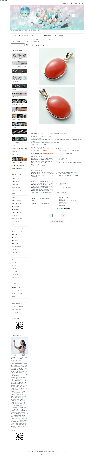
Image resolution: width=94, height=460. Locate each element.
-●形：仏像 (14, 234)
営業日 (13, 296)
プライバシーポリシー (57, 451)
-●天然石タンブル (16, 206)
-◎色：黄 (14, 268)
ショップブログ (38, 35)
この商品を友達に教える (65, 202)
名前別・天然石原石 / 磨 (17, 104)
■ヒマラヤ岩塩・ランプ (17, 154)
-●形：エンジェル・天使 (17, 228)
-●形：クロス (15, 240)
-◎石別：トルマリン (16, 194)
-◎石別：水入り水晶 (16, 187)
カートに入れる (58, 221)
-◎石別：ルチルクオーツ (17, 200)
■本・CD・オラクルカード (18, 165)
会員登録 (75, 3)
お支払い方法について (17, 303)
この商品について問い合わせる (66, 203)
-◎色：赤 (37, 41)
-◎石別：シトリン (16, 181)
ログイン (81, 3)
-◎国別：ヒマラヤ (16, 221)
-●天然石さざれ (15, 209)
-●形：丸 (14, 237)
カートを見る (60, 35)
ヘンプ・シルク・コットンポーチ (19, 148)
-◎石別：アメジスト (16, 178)
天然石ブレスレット (16, 96)
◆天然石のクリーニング (17, 287)
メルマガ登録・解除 (16, 309)
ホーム (14, 35)
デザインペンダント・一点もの (19, 66)
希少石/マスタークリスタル (18, 111)
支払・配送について (25, 35)
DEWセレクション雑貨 (17, 162)
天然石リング (15, 81)
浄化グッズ (14, 151)
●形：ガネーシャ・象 (17, 231)
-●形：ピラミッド (16, 252)
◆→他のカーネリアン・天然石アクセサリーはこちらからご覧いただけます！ (49, 166)
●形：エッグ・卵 (16, 259)
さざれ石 (14, 127)
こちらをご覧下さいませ (66, 153)
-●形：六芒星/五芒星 (16, 246)
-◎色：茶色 (14, 271)
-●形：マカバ (15, 249)
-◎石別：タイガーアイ (17, 190)
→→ (73, 153)
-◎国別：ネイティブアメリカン (19, 218)
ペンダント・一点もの (39, 39)
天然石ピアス (15, 89)
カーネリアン (48, 39)
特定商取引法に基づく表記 (45, 451)
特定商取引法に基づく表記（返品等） (68, 200)
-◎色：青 (14, 262)
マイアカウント (66, 3)
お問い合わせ (49, 35)
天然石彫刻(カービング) (17, 119)
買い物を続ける (62, 205)
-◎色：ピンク (15, 274)
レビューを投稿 (62, 199)
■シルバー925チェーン (17, 73)
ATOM (16, 312)
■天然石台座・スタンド (17, 145)
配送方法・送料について (17, 306)
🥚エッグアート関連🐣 (17, 168)
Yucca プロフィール (17, 290)
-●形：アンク (15, 225)
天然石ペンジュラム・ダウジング (19, 142)
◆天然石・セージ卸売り (17, 293)
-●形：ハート (15, 256)
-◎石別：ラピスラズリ (17, 197)
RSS (13, 312)
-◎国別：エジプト (16, 215)
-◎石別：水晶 (15, 184)
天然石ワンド (15, 134)
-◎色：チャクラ (15, 277)
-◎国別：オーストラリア (17, 212)
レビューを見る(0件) (64, 197)
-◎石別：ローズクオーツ (17, 203)
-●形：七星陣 (15, 243)
